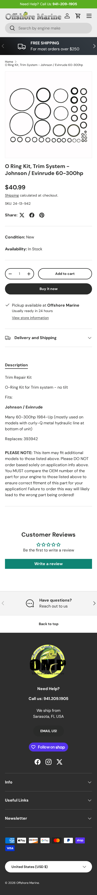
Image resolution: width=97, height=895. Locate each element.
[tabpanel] (48, 408)
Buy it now (49, 289)
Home (9, 61)
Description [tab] (16, 365)
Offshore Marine (27, 883)
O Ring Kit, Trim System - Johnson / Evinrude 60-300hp (44, 64)
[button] (78, 15)
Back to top (48, 624)
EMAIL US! (48, 731)
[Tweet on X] (22, 215)
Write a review (48, 563)
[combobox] (48, 28)
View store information (30, 318)
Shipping (12, 195)
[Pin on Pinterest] (42, 215)
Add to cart (65, 273)
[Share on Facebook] (32, 215)
